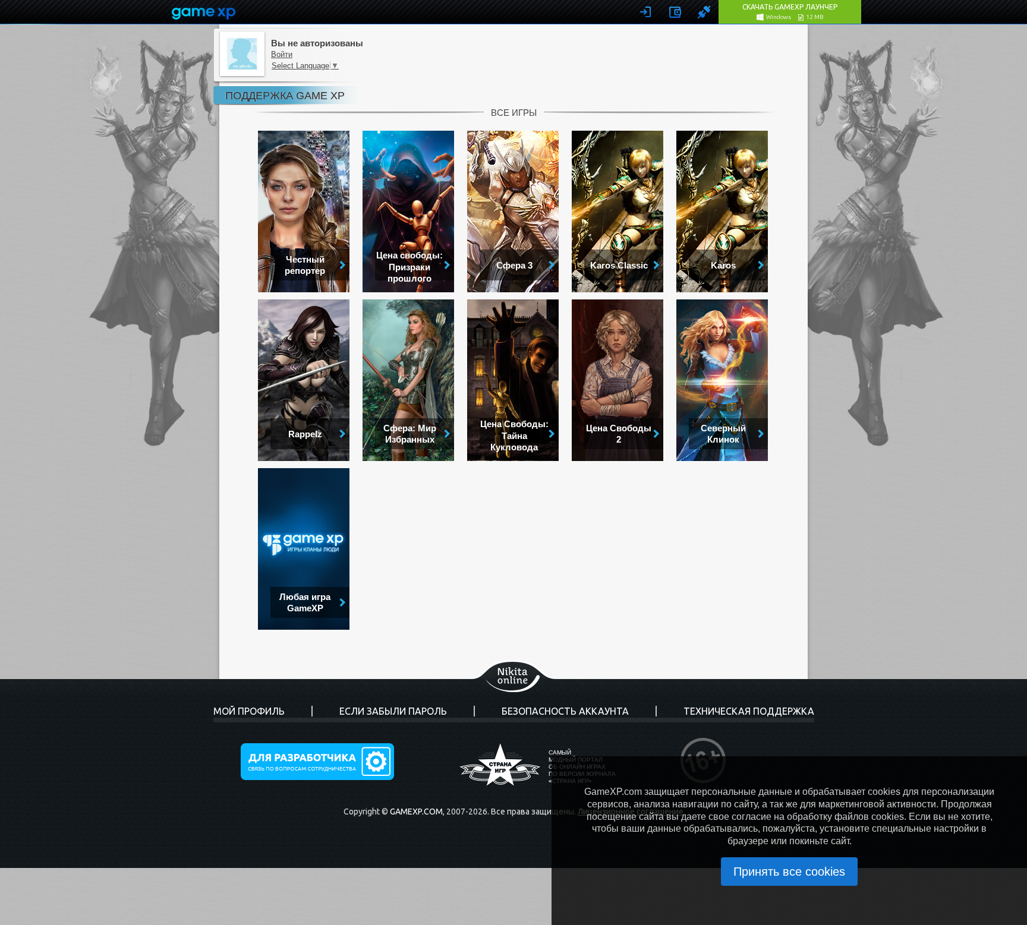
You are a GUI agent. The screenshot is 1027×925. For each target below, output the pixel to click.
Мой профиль (249, 711)
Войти (281, 54)
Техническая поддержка (748, 711)
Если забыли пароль (393, 711)
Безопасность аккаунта (565, 711)
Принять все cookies (789, 871)
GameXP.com (416, 811)
